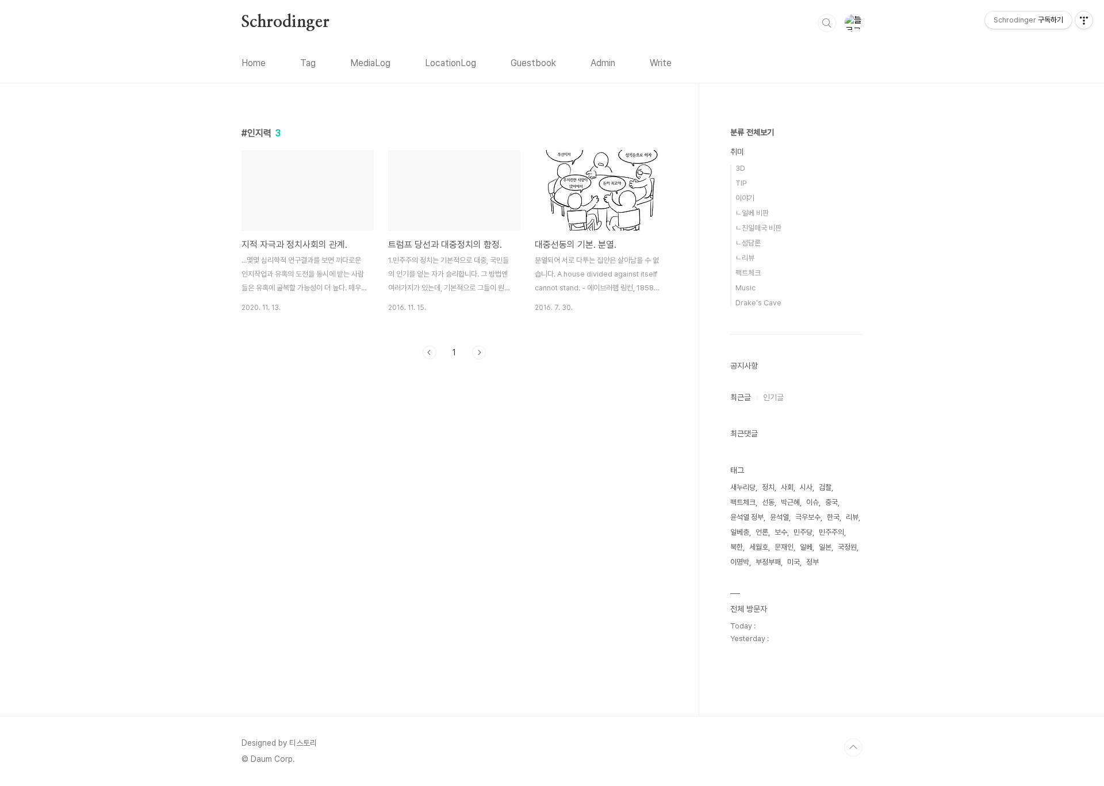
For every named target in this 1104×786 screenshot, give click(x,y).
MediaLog (370, 62)
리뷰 (852, 517)
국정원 (847, 547)
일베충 (739, 532)
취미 (737, 151)
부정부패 (768, 562)
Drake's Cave (758, 302)
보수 (781, 532)
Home (253, 62)
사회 (787, 487)
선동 (768, 502)
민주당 (802, 532)
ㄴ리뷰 (744, 258)
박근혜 (790, 502)
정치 (768, 487)
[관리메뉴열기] (1083, 20)
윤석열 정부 (747, 517)
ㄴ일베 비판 (752, 213)
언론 (762, 532)
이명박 (739, 562)
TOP (853, 747)
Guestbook (533, 62)
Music (745, 287)
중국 (831, 502)
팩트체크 (748, 273)
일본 (825, 547)
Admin (603, 62)
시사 (806, 487)
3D (740, 168)
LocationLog (450, 62)
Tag (308, 62)
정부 (812, 562)
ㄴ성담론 (748, 243)
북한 (736, 547)
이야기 (744, 198)
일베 (806, 547)
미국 (793, 562)
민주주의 (831, 532)
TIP (741, 183)
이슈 (812, 502)
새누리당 (743, 487)
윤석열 (779, 517)
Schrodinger (285, 22)
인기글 (773, 397)
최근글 (740, 397)
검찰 (825, 487)
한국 (833, 517)
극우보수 (808, 517)
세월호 (758, 547)
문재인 (784, 547)
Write (661, 62)
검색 (826, 23)
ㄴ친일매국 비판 (758, 228)
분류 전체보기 (752, 132)
